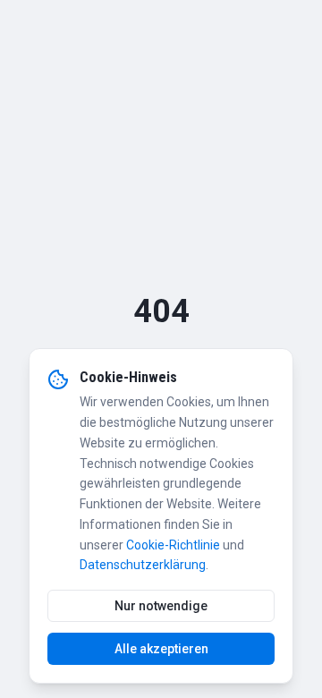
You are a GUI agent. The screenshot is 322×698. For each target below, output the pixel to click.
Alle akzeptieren (161, 649)
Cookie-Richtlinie (173, 545)
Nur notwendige (161, 606)
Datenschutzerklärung (143, 565)
